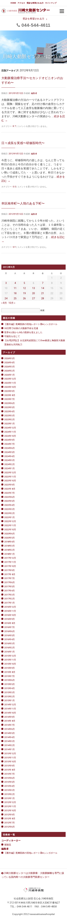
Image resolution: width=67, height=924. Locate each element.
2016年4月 (9, 639)
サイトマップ (51, 3)
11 (15, 288)
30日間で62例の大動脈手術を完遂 (21, 328)
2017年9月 (9, 570)
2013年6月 (9, 778)
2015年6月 (9, 680)
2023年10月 (10, 480)
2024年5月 (9, 452)
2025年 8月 (9, 395)
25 (15, 298)
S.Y (14, 247)
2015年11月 (10, 659)
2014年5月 (9, 733)
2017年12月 (10, 558)
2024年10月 (10, 436)
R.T (14, 126)
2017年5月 (9, 586)
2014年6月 (9, 729)
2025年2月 (9, 419)
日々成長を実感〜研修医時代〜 (23, 143)
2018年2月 (9, 550)
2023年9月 (9, 484)
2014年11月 (10, 708)
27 (33, 298)
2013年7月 (9, 774)
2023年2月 (9, 513)
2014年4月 (9, 737)
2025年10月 (10, 387)
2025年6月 (9, 403)
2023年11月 (10, 476)
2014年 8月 (9, 721)
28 (42, 298)
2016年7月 (9, 627)
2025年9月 (9, 391)
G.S (14, 186)
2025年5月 (9, 407)
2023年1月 (9, 517)
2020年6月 (9, 533)
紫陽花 (7, 844)
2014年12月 (10, 704)
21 (42, 293)
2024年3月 (9, 460)
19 (24, 293)
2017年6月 (9, 582)
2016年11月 (10, 611)
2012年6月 (9, 826)
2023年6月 (9, 497)
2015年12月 (10, 655)
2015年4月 (9, 688)
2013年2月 (9, 794)
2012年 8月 (9, 818)
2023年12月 (10, 472)
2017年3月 (9, 594)
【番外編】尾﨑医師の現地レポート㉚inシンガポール (30, 324)
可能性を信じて (12, 336)
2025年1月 (9, 423)
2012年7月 (9, 822)
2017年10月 (10, 566)
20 (33, 293)
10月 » (11, 302)
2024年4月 (9, 456)
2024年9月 (9, 440)
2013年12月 (10, 753)
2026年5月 (9, 358)
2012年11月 (10, 806)
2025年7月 (9, 399)
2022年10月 (10, 529)
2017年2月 (9, 598)
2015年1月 (9, 700)
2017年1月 (9, 602)
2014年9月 (9, 717)
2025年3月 (9, 415)
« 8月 (4, 302)
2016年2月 (9, 647)
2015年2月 (9, 696)
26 (24, 298)
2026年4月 (9, 362)
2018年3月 (9, 545)
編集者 (34, 93)
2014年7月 (9, 725)
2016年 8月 (9, 623)
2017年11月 (10, 562)
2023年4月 (9, 505)
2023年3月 (9, 509)
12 (24, 288)
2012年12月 (10, 802)
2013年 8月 (9, 769)
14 (42, 288)
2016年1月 (9, 651)
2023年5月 (9, 501)
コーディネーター (11, 840)
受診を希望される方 (35, 3)
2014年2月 (9, 745)
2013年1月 (9, 798)
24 (6, 298)
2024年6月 (9, 448)
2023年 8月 (9, 488)
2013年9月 (9, 765)
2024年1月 (9, 468)
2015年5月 (9, 684)
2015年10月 (10, 664)
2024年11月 (10, 432)
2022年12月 (10, 521)
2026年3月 (9, 366)
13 (33, 288)
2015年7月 (9, 676)
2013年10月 (10, 761)
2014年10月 (10, 712)
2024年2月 (9, 464)
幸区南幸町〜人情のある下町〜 (23, 203)
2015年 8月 (9, 672)
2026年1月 (9, 375)
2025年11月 (10, 383)
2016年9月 (9, 619)
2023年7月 (9, 493)
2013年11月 (10, 757)
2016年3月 (9, 643)
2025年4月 (9, 411)
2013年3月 (9, 790)
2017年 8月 (9, 574)
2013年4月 (9, 786)
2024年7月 (9, 444)
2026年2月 (9, 370)
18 (15, 293)
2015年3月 (9, 692)
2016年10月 (10, 615)
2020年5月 (9, 537)
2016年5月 (9, 635)
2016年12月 (10, 607)
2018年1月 (9, 554)
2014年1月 (9, 749)
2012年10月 (10, 810)
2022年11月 (10, 525)
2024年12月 (10, 427)
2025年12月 (10, 378)
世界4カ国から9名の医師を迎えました (23, 332)
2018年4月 (9, 541)
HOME (13, 3)
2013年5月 (9, 782)
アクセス (21, 3)
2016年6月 (9, 631)
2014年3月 (9, 741)
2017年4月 (9, 590)
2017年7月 (9, 578)
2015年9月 (9, 668)
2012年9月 (9, 814)
